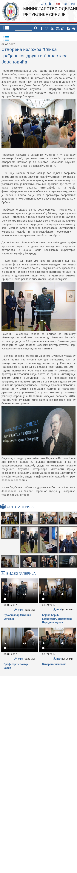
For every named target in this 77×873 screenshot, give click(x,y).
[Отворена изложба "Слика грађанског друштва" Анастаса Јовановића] (10, 518)
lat (65, 3)
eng (73, 3)
